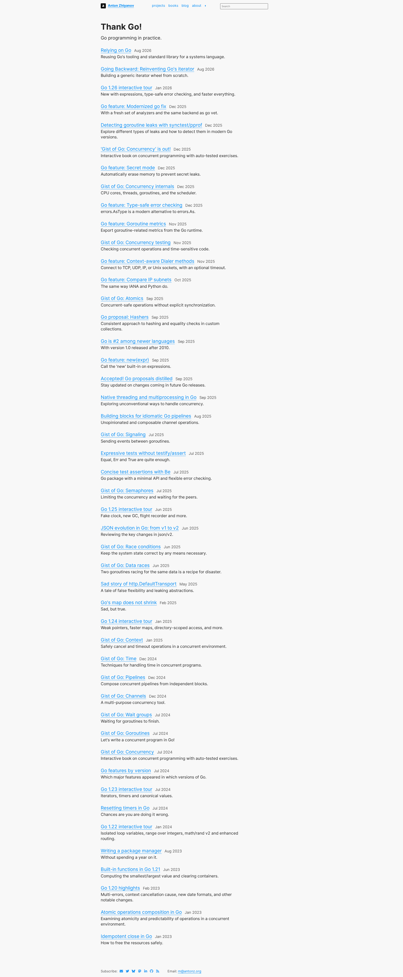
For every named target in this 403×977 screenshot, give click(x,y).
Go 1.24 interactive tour (126, 621)
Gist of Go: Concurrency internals (137, 186)
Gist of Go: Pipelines (123, 677)
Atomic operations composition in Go (141, 912)
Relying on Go (116, 50)
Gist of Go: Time (118, 658)
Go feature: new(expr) (125, 360)
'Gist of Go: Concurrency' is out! (136, 149)
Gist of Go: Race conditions (131, 546)
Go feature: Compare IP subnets (136, 279)
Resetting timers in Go (125, 808)
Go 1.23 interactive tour (126, 789)
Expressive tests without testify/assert (143, 453)
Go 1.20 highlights (120, 888)
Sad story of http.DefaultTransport (139, 583)
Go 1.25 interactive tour (126, 509)
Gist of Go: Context (122, 640)
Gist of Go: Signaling (123, 434)
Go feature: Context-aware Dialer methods (147, 261)
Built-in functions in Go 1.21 (130, 869)
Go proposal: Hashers (125, 317)
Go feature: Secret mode (128, 167)
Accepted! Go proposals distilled (137, 378)
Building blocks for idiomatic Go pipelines (146, 416)
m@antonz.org (189, 971)
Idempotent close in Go (126, 936)
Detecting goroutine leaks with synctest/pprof (151, 125)
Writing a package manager (131, 850)
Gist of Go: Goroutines (125, 733)
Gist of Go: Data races (125, 565)
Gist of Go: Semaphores (127, 490)
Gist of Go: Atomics (122, 298)
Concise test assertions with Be (135, 472)
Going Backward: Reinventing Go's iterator (147, 69)
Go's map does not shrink (129, 602)
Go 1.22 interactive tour (126, 826)
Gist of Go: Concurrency (127, 752)
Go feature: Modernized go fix (133, 106)
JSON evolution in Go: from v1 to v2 (140, 528)
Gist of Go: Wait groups (126, 714)
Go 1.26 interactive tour (126, 87)
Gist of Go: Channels (123, 696)
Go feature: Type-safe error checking (141, 205)
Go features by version (126, 770)
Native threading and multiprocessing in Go (148, 397)
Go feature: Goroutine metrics (133, 223)
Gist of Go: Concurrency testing (136, 242)
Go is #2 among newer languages (138, 341)
